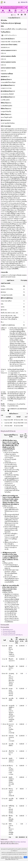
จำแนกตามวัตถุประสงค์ (9, 633)
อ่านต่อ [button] (17, 859)
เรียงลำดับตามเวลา (8, 629)
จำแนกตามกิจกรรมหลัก (9, 631)
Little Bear (23, 842)
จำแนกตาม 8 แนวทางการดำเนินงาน (13, 634)
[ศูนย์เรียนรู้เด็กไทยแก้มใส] (1, 2)
